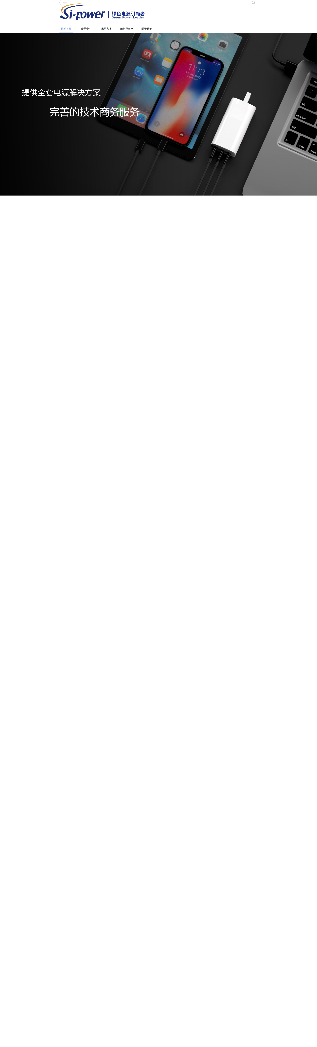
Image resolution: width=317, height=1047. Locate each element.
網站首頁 (66, 28)
